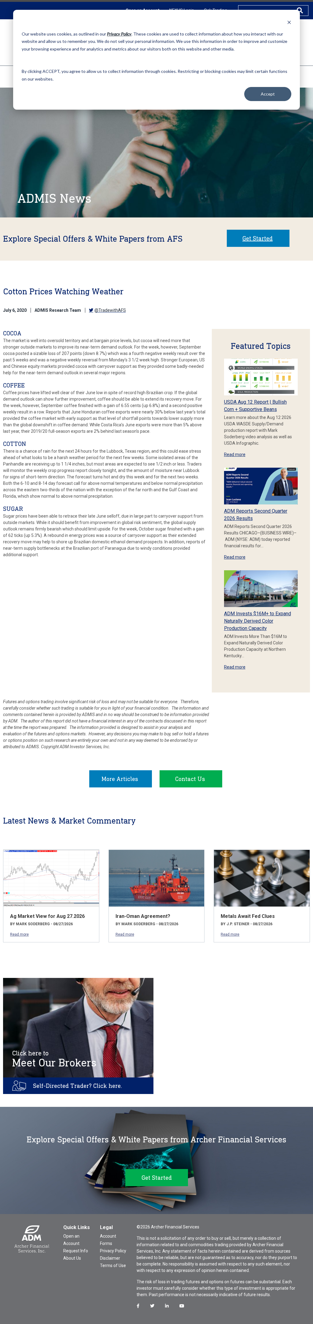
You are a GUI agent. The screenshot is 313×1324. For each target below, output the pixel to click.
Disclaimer (110, 1258)
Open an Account (71, 1240)
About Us (72, 1258)
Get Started (257, 238)
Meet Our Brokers (54, 1059)
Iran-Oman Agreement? (143, 916)
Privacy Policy (113, 1250)
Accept (268, 93)
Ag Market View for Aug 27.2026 (47, 916)
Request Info (75, 1250)
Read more (234, 454)
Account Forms (108, 1240)
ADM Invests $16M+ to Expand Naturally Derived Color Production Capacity (257, 621)
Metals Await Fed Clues (248, 916)
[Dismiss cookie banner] (289, 22)
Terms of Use (113, 1265)
